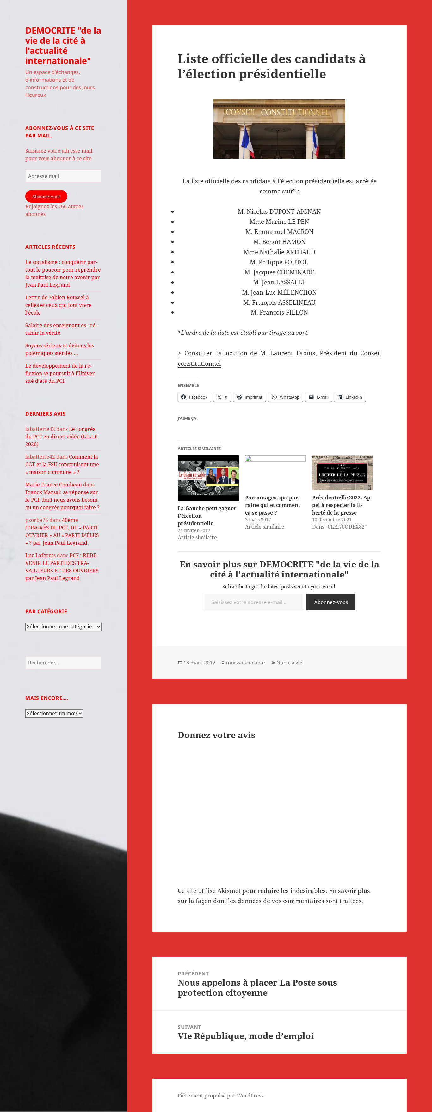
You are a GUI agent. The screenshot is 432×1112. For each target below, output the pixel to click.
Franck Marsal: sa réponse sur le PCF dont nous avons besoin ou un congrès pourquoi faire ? (62, 500)
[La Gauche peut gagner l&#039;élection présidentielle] (208, 478)
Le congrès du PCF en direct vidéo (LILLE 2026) (61, 436)
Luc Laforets (40, 555)
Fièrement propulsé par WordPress (220, 1095)
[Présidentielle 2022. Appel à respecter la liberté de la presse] (342, 472)
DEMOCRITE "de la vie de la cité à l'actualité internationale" (63, 45)
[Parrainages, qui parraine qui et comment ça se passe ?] (275, 472)
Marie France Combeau (53, 484)
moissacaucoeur (246, 662)
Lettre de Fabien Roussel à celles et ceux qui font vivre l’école (58, 305)
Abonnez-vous (46, 196)
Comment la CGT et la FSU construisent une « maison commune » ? (62, 464)
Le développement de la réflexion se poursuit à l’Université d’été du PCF (60, 373)
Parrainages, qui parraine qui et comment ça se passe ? (272, 505)
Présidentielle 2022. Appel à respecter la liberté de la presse (342, 505)
